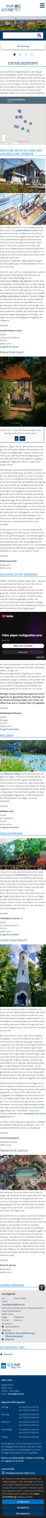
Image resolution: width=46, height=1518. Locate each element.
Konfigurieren (23, 1501)
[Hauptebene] (11, 7)
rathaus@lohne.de (15, 1393)
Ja (17, 438)
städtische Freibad (12, 773)
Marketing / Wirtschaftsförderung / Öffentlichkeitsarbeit (20, 1334)
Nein (22, 438)
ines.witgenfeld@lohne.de (13, 1304)
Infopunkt (9, 1339)
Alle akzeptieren (23, 1513)
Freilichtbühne (21, 875)
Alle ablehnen (23, 1507)
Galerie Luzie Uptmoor (22, 281)
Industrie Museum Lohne (26, 230)
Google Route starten (9, 346)
